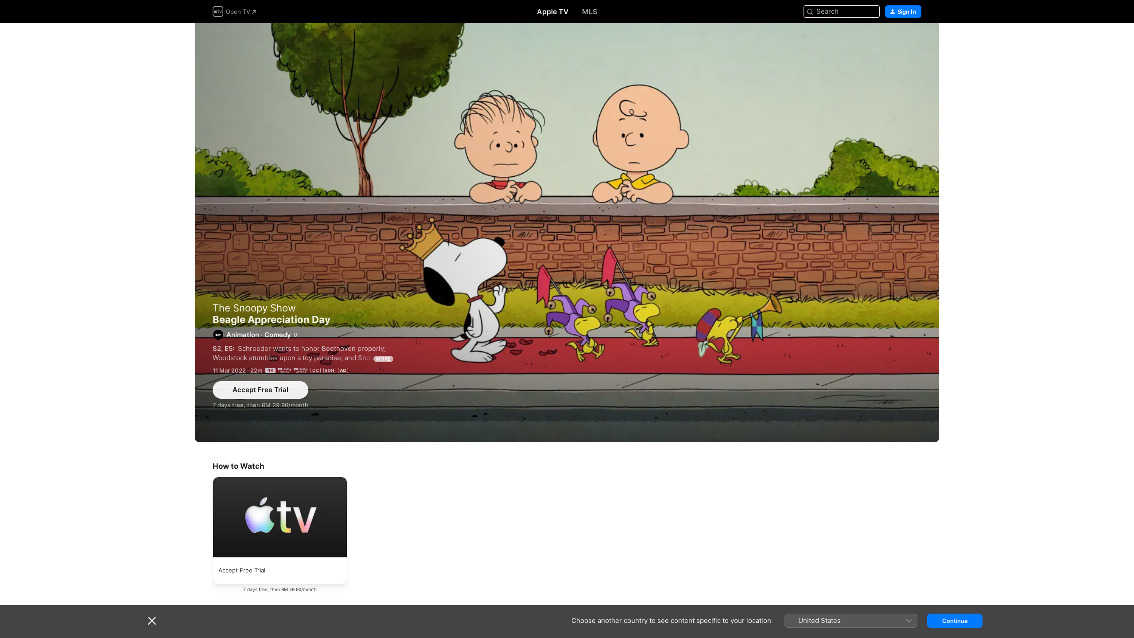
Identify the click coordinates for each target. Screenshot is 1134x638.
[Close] (152, 621)
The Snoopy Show (254, 308)
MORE (383, 359)
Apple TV (553, 11)
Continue (955, 620)
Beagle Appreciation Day (567, 232)
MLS (589, 11)
